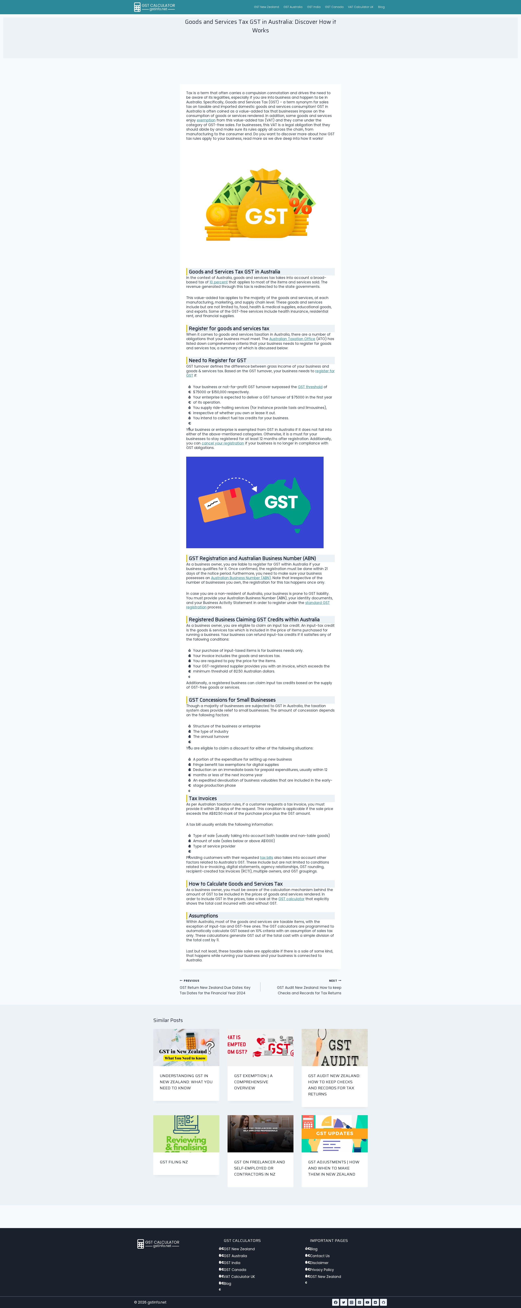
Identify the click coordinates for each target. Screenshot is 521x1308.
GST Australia (292, 7)
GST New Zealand (266, 7)
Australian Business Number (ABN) (241, 577)
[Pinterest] (359, 1302)
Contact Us (320, 1255)
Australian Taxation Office (292, 338)
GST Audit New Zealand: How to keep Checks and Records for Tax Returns (309, 987)
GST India (314, 7)
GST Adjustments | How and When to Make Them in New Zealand (333, 1168)
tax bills (266, 857)
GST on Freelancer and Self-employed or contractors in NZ (259, 1168)
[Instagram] (351, 1302)
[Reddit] (375, 1302)
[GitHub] (383, 1302)
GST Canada (334, 7)
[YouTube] (367, 1302)
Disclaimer (319, 1262)
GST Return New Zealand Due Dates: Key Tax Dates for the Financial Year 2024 (215, 987)
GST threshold (310, 386)
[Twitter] (343, 1302)
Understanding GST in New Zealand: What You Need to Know (186, 1081)
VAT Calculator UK (360, 7)
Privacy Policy (322, 1269)
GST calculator (291, 898)
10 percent (219, 282)
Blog (381, 7)
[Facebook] (335, 1302)
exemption (206, 120)
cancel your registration (223, 443)
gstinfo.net (157, 1302)
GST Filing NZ (174, 1162)
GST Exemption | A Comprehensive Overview (253, 1081)
